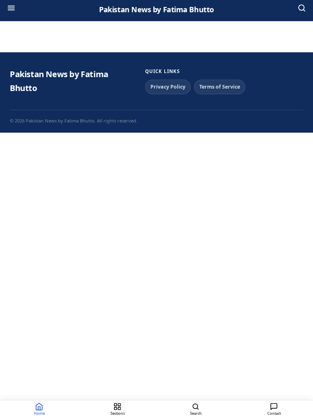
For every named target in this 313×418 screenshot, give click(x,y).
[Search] (301, 9)
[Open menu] (11, 9)
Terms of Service (219, 86)
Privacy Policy (167, 86)
